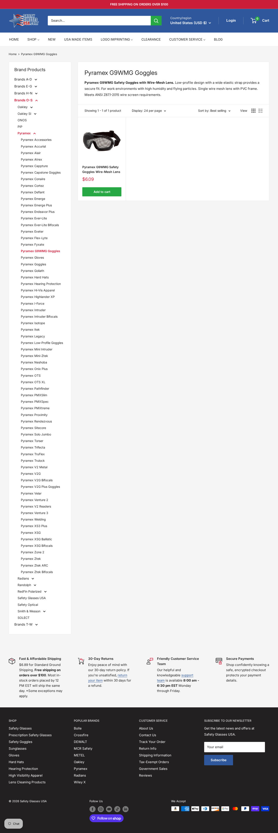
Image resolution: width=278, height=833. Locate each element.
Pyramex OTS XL (33, 382)
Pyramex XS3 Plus (34, 526)
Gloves (14, 755)
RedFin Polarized (30, 591)
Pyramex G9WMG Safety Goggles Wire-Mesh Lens (101, 169)
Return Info (147, 748)
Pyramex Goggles (33, 264)
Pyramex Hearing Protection (41, 284)
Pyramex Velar (31, 493)
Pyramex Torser (32, 441)
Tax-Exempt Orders (154, 762)
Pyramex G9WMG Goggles (39, 54)
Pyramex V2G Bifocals (37, 480)
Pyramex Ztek (31, 558)
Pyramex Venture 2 (34, 500)
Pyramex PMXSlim (34, 395)
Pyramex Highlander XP (38, 297)
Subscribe (219, 760)
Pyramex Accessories (36, 139)
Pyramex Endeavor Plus (38, 212)
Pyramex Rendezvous (36, 421)
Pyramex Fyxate (32, 244)
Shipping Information (155, 755)
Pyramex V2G (31, 473)
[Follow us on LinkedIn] (125, 809)
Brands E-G (23, 86)
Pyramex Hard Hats (35, 277)
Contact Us (147, 735)
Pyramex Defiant (33, 192)
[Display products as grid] (253, 111)
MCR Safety (83, 748)
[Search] (156, 20)
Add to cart (102, 192)
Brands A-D (23, 79)
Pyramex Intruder (33, 310)
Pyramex (24, 133)
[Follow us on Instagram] (101, 809)
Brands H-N (23, 93)
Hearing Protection (23, 769)
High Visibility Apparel (26, 775)
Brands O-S (23, 100)
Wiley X (80, 782)
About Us (146, 728)
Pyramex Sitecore (33, 428)
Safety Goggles (20, 742)
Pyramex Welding (33, 519)
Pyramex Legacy (33, 336)
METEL (79, 755)
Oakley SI (25, 113)
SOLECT (24, 617)
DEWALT (80, 742)
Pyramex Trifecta (33, 447)
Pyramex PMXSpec (35, 401)
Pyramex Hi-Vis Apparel (38, 290)
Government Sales (153, 769)
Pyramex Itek (30, 329)
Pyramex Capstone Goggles (41, 172)
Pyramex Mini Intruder (36, 349)
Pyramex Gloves (32, 257)
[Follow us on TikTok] (117, 809)
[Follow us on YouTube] (109, 809)
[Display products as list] (261, 111)
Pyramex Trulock (33, 460)
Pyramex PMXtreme (35, 408)
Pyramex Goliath (32, 271)
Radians (24, 578)
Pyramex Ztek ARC (34, 565)
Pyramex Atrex (31, 159)
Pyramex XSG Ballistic (36, 539)
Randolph (25, 585)
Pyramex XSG (31, 532)
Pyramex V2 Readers (36, 506)
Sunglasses (17, 748)
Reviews (145, 775)
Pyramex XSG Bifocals (37, 545)
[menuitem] (14, 39)
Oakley (23, 107)
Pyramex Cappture (34, 166)
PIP (20, 126)
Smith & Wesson (29, 611)
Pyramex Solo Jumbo (36, 434)
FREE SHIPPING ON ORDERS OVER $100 (139, 4)
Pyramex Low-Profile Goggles (42, 343)
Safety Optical (28, 604)
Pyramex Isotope (33, 323)
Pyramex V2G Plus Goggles (40, 486)
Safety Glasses (20, 728)
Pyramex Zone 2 (32, 552)
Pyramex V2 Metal (34, 467)
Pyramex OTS (31, 375)
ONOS (22, 120)
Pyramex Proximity (34, 415)
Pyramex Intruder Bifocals (39, 316)
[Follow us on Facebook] (92, 809)
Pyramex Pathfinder (35, 388)
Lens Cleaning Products (27, 782)
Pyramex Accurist (33, 146)
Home (13, 54)
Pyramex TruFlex (33, 454)
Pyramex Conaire (33, 179)
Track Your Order (152, 742)
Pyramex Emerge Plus (36, 205)
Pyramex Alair (31, 153)
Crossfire (81, 735)
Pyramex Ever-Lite (34, 218)
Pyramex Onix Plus (34, 369)
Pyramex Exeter (32, 231)
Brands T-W (23, 624)
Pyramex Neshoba (34, 362)
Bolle (78, 728)
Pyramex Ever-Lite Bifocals (40, 225)
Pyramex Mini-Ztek (34, 356)
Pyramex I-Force (32, 303)
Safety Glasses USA (32, 598)
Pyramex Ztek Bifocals (37, 572)
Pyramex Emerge (33, 198)
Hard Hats (16, 762)
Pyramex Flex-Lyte (34, 238)
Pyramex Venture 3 (34, 513)
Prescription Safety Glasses (30, 735)
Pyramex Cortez (32, 185)
